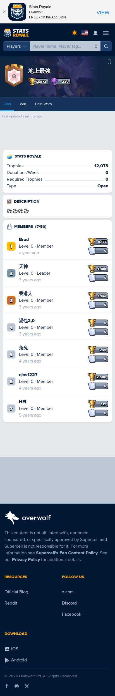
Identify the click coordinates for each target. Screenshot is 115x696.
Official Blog (16, 592)
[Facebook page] (6, 686)
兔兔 (23, 348)
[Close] (4, 11)
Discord (69, 603)
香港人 (25, 293)
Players (14, 46)
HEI (22, 402)
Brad (24, 239)
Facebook (71, 614)
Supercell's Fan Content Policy (67, 553)
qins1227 (28, 375)
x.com (68, 592)
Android (18, 660)
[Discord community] (17, 686)
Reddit (10, 603)
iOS (14, 649)
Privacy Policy (26, 559)
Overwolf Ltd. (30, 676)
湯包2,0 (27, 320)
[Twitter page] (27, 686)
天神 (23, 266)
